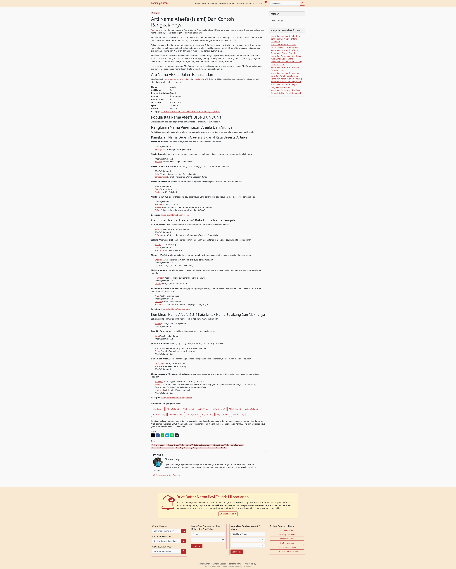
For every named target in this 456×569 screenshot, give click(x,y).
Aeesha (158, 384)
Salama (158, 244)
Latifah (158, 283)
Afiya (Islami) (207, 414)
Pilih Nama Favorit (287, 530)
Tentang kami (235, 563)
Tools (258, 3)
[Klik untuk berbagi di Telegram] (167, 435)
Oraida (158, 192)
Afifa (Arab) (203, 409)
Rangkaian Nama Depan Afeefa (175, 215)
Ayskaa (158, 207)
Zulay (157, 174)
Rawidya (158, 149)
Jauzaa (158, 301)
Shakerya (159, 381)
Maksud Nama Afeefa (221, 445)
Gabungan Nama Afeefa (175, 445)
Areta (157, 366)
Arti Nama (212, 3)
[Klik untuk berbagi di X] (153, 435)
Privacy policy (250, 563)
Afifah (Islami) (219, 409)
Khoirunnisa (160, 390)
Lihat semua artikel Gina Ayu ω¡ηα (166, 475)
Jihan (157, 348)
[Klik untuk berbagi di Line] (172, 435)
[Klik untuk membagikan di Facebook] (158, 435)
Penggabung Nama (287, 539)
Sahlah (158, 323)
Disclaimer (205, 563)
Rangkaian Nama (244, 3)
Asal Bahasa (200, 3)
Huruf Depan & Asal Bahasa (287, 551)
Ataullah (158, 250)
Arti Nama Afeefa (158, 30)
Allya (157, 296)
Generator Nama (226, 3)
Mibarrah (159, 304)
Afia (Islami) (158, 409)
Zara (157, 336)
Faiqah (158, 204)
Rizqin (157, 351)
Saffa (157, 235)
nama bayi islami (237, 445)
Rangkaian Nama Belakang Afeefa (176, 397)
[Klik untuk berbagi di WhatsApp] (162, 435)
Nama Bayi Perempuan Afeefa (162, 448)
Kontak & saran (219, 563)
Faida (157, 189)
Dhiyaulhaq (160, 363)
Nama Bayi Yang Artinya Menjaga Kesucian (191, 448)
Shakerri (158, 259)
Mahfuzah (159, 278)
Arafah (158, 265)
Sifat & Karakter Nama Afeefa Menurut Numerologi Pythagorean (190, 111)
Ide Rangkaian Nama (286, 534)
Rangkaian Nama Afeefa (217, 448)
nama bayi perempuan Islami (177, 79)
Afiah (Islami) (173, 409)
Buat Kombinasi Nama (287, 547)
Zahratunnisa (161, 177)
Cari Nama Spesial (287, 543)
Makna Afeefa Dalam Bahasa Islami (198, 445)
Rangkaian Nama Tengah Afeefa (175, 309)
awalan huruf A (201, 79)
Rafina (158, 210)
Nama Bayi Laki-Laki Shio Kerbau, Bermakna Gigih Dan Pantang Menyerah (285, 39)
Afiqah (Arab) (192, 414)
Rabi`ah (158, 229)
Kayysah (158, 161)
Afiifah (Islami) (175, 414)
